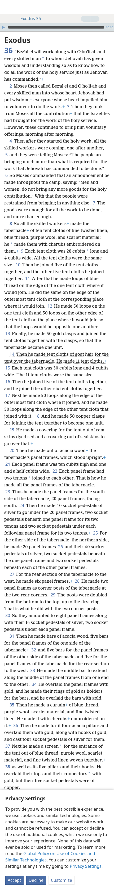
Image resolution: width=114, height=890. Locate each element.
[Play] (3, 27)
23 (8, 492)
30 (8, 615)
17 (8, 395)
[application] (57, 27)
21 (8, 464)
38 (8, 767)
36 (16, 725)
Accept (14, 880)
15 (8, 368)
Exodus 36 (30, 18)
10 (18, 265)
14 (12, 354)
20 (12, 450)
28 (77, 581)
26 (61, 547)
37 (8, 746)
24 (22, 505)
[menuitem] (8, 7)
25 (96, 533)
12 (50, 306)
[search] (107, 7)
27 (12, 574)
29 (53, 595)
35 (12, 705)
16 (8, 382)
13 (8, 333)
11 (28, 278)
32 (34, 650)
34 (34, 684)
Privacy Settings (86, 866)
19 (12, 430)
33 (33, 670)
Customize (61, 880)
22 (55, 471)
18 (37, 416)
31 (12, 636)
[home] (8, 7)
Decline (36, 880)
